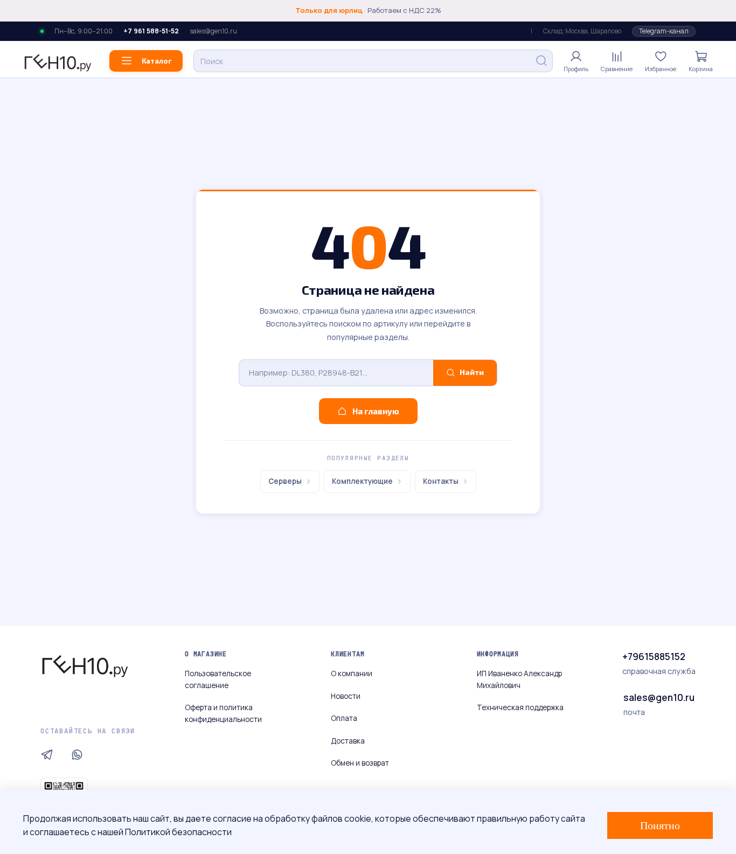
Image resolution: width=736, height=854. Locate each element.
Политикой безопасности (178, 832)
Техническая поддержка (520, 707)
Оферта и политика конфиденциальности (223, 713)
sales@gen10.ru (213, 31)
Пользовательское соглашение (218, 679)
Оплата (344, 718)
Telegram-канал (664, 31)
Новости (345, 696)
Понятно (660, 825)
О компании (351, 673)
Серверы (285, 481)
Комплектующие (362, 481)
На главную (375, 411)
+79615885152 (653, 656)
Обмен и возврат (360, 763)
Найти (472, 372)
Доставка (348, 741)
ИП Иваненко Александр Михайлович (519, 679)
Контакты (441, 481)
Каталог (157, 61)
